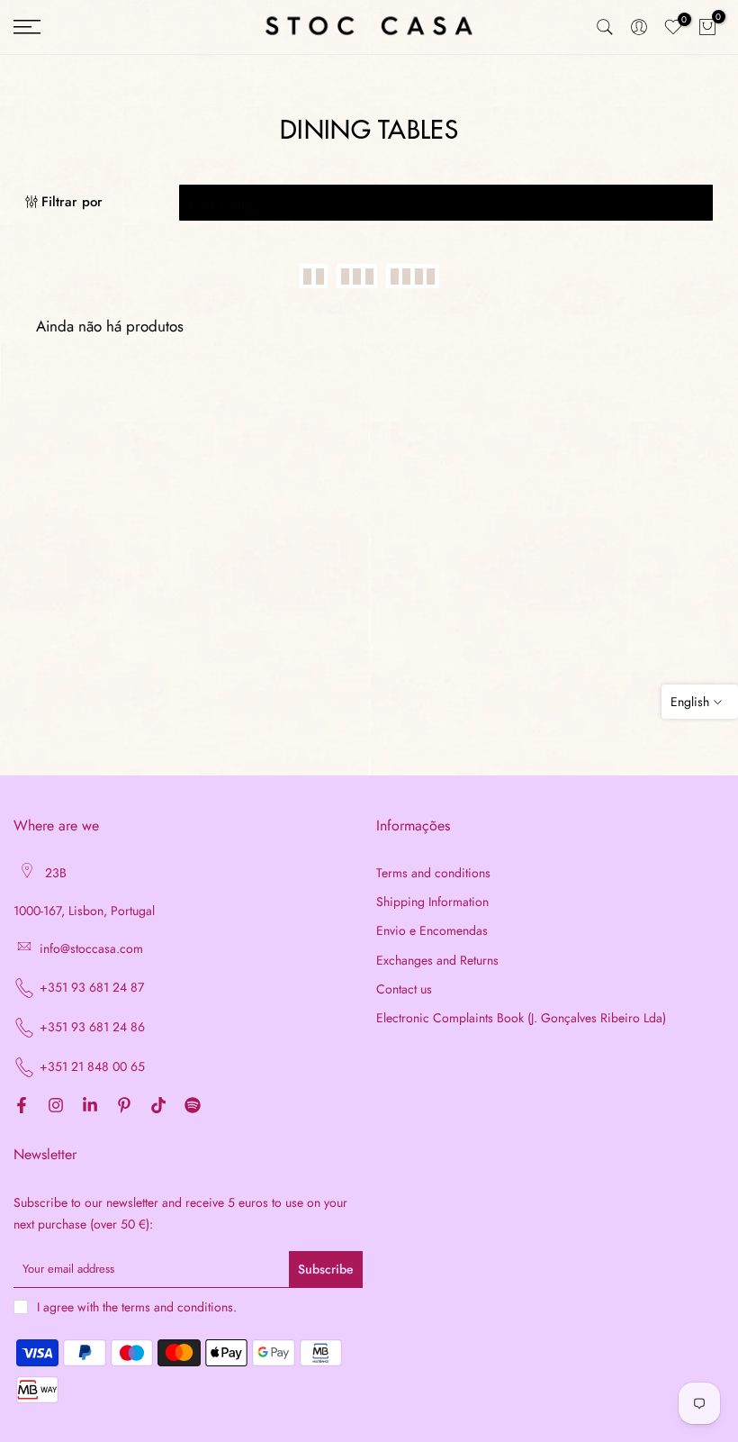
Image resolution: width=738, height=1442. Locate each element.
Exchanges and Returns (437, 960)
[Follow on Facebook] (22, 1107)
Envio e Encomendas (432, 930)
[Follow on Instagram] (56, 1107)
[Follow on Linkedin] (90, 1107)
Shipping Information (432, 902)
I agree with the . (137, 1307)
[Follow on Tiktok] (158, 1107)
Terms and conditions (433, 873)
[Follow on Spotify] (192, 1107)
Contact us (404, 989)
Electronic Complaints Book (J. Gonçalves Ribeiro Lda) (521, 1018)
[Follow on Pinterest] (124, 1107)
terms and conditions (177, 1307)
